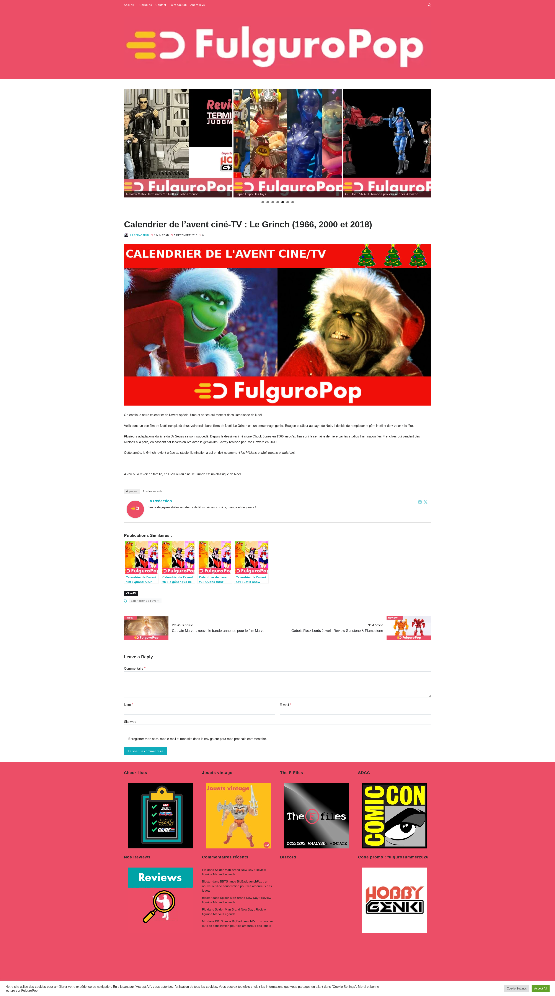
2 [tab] (267, 202)
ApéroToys (197, 5)
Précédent (129, 142)
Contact (160, 5)
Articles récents (152, 491)
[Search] (429, 5)
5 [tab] (282, 202)
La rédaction (178, 5)
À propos (131, 491)
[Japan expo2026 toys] (287, 143)
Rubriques (145, 5)
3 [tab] (272, 202)
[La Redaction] (135, 509)
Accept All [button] (540, 988)
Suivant (425, 142)
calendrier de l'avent (145, 600)
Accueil (129, 5)
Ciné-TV (131, 593)
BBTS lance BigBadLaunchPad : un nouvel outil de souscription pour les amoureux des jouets (237, 886)
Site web (130, 721)
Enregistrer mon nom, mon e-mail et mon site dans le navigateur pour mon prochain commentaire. (197, 739)
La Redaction (139, 235)
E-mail (285, 705)
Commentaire (134, 668)
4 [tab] (277, 202)
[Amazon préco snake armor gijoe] (397, 143)
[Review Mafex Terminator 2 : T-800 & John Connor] (178, 143)
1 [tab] (262, 202)
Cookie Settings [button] (517, 988)
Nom (128, 705)
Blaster (207, 881)
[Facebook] (420, 502)
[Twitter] (425, 502)
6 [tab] (287, 202)
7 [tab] (292, 202)
